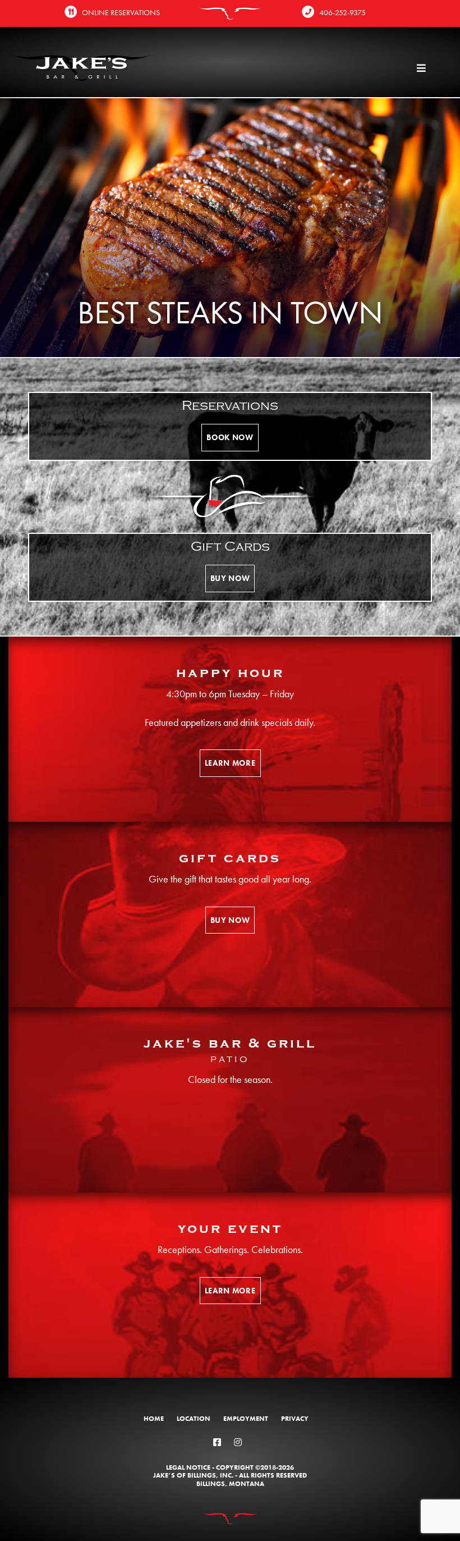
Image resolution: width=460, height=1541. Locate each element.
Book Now (230, 437)
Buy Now (230, 578)
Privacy (295, 1418)
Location (193, 1418)
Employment (245, 1418)
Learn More (230, 763)
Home (154, 1418)
